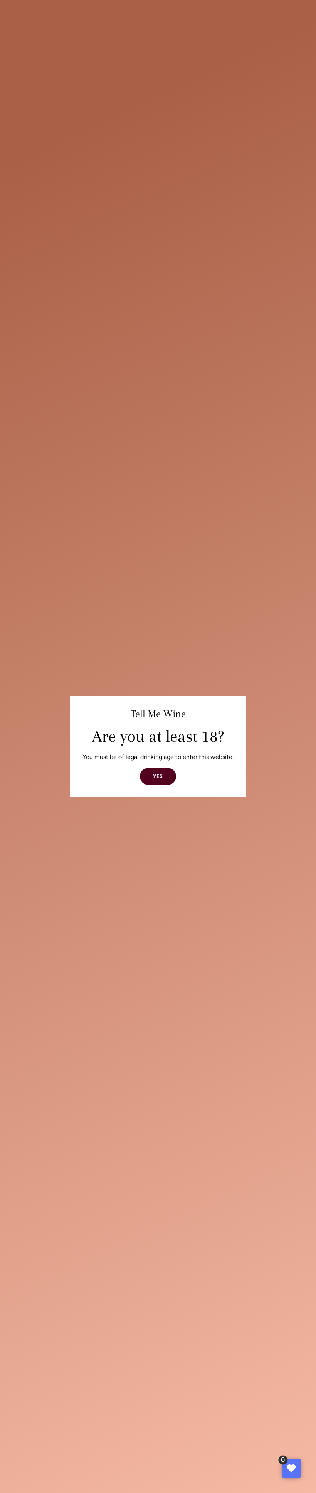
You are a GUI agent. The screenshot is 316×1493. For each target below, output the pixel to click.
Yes (158, 776)
